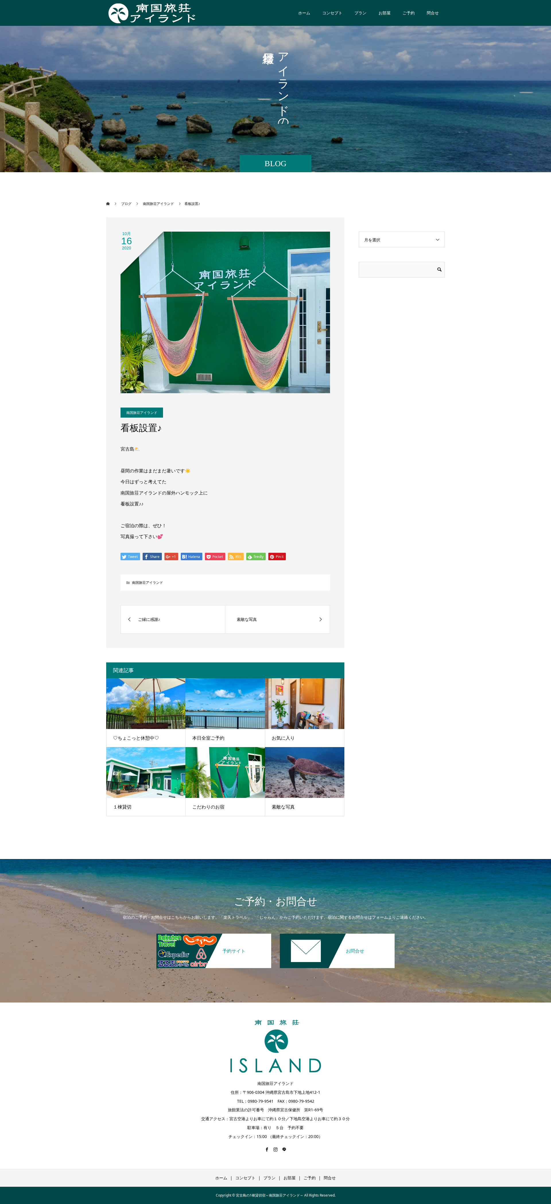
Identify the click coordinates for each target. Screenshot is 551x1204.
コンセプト (332, 12)
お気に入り (283, 738)
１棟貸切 (122, 807)
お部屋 (385, 12)
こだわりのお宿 (208, 807)
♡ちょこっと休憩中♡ (136, 738)
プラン (360, 12)
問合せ (433, 12)
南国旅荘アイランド (141, 412)
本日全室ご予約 (208, 738)
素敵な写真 (283, 807)
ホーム (304, 12)
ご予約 (409, 12)
